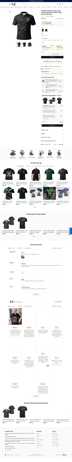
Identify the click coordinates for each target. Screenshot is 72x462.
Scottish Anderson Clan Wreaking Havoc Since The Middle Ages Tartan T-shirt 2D (15, 335)
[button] (71, 231)
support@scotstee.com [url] (11, 436)
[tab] (33, 236)
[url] (50, 16)
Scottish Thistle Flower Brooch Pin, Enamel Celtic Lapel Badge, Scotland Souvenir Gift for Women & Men (51, 80)
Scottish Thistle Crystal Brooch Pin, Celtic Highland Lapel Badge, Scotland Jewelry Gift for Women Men (51, 90)
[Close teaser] (69, 234)
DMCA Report (17, 454)
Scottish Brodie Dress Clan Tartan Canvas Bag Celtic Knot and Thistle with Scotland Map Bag (56, 364)
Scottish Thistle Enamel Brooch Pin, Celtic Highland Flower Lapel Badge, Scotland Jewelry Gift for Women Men (51, 85)
